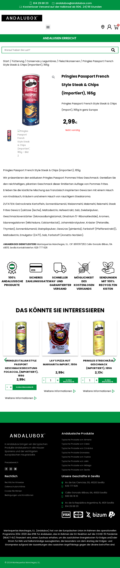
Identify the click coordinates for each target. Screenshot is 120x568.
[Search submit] (114, 50)
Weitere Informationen (19, 398)
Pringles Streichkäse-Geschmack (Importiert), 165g (99, 364)
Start (6, 61)
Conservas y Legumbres (41, 61)
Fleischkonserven (69, 61)
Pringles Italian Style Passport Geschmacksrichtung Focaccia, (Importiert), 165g (21, 368)
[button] (48, 27)
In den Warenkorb (24, 387)
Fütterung (18, 61)
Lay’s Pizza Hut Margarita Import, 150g (60, 362)
